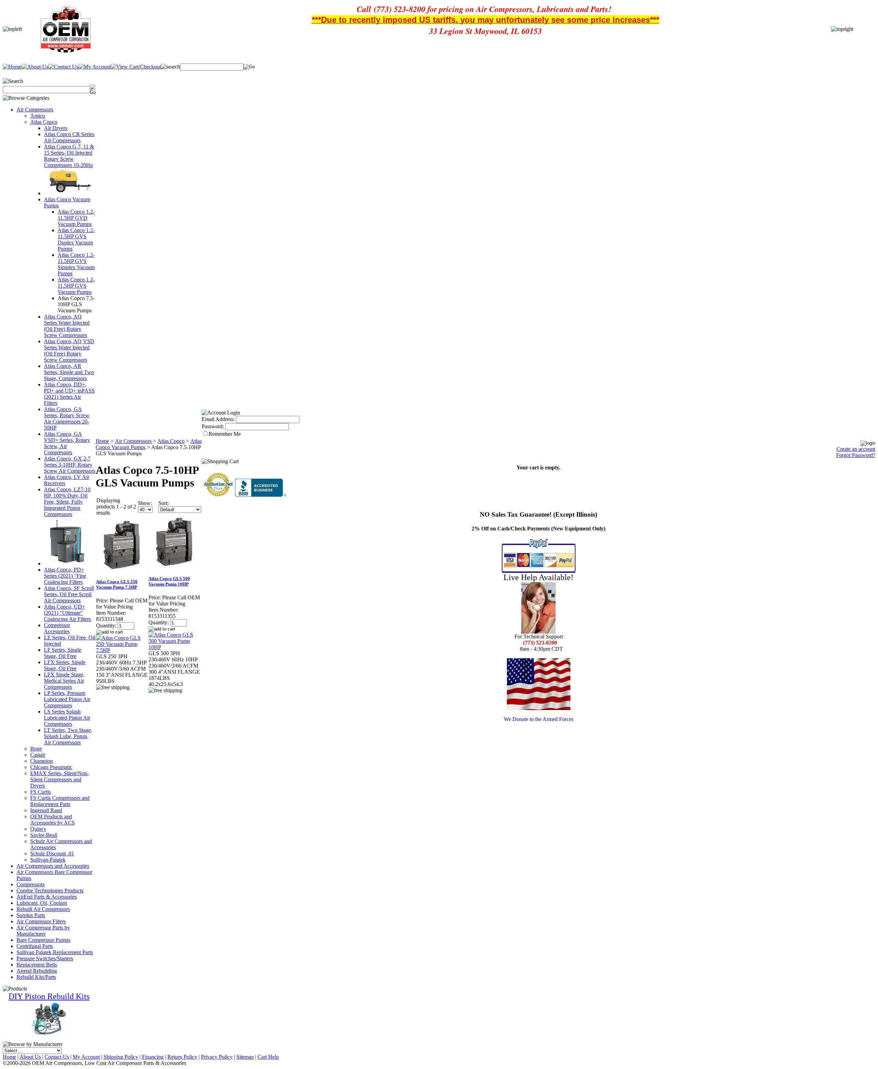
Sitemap (245, 1057)
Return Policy (182, 1057)
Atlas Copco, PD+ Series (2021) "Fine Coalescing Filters (65, 576)
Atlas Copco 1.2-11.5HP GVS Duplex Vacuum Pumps (76, 239)
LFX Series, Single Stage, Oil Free (64, 665)
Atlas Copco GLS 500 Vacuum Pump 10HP (169, 581)
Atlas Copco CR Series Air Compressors (69, 137)
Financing (153, 1057)
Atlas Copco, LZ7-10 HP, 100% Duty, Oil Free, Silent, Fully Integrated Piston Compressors (67, 502)
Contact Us (57, 1057)
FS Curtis (40, 792)
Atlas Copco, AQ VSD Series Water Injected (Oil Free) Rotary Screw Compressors (69, 350)
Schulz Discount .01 (52, 853)
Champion (41, 761)
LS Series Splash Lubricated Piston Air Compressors (67, 718)
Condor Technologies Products (49, 890)
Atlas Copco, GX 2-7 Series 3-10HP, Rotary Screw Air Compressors (69, 465)
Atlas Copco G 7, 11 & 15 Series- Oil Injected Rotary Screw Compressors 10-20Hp (69, 156)
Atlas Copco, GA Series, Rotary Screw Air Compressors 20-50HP (67, 418)
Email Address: (218, 419)
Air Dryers (55, 128)
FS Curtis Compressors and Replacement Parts (60, 801)
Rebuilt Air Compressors (43, 909)
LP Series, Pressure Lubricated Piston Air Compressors (67, 699)
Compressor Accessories (57, 628)
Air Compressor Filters (41, 921)
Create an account (856, 449)
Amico (37, 116)
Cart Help (268, 1057)
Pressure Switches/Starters (44, 958)
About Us (30, 1057)
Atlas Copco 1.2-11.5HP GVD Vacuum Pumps (76, 218)
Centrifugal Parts (34, 946)
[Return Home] (12, 67)
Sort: (163, 503)
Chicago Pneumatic (51, 767)
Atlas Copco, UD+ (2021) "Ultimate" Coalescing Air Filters (67, 613)
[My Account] (94, 67)
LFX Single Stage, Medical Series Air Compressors (64, 681)
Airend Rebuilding (36, 971)
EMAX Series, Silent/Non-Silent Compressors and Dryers (59, 779)
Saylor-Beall (43, 835)
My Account (86, 1057)
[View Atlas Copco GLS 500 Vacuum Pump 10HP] (174, 647)
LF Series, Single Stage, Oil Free (62, 653)
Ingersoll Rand (46, 810)
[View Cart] (136, 67)
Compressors (30, 884)
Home (102, 441)
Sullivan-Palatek (48, 860)
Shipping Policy (121, 1057)
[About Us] (35, 67)
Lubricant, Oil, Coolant (41, 903)
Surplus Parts (30, 915)
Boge (36, 749)
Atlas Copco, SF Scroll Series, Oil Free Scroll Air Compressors (69, 594)
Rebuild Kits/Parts (36, 977)
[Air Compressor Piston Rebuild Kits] (49, 1033)
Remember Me (225, 434)
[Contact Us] (63, 67)
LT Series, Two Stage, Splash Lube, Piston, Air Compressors (68, 736)
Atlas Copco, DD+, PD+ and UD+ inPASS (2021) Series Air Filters (69, 394)
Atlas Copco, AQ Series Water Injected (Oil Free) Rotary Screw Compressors (67, 326)
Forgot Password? (855, 455)
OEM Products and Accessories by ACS (52, 820)
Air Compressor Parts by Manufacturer (43, 931)
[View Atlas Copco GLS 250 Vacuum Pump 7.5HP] (122, 650)
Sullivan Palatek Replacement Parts (54, 952)
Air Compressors (34, 109)
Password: (213, 426)
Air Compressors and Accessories (52, 866)
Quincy (38, 829)
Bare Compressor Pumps (43, 940)
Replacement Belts (36, 965)
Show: (145, 503)
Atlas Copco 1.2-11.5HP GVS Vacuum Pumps (76, 286)
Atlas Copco (43, 122)
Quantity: (106, 625)
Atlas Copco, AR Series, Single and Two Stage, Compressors (69, 372)
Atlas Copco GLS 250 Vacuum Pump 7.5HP (117, 584)
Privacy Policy (217, 1057)
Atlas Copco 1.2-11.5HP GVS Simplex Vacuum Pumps (76, 264)
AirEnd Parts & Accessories (46, 897)
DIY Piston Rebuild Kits (49, 996)
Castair (37, 755)
